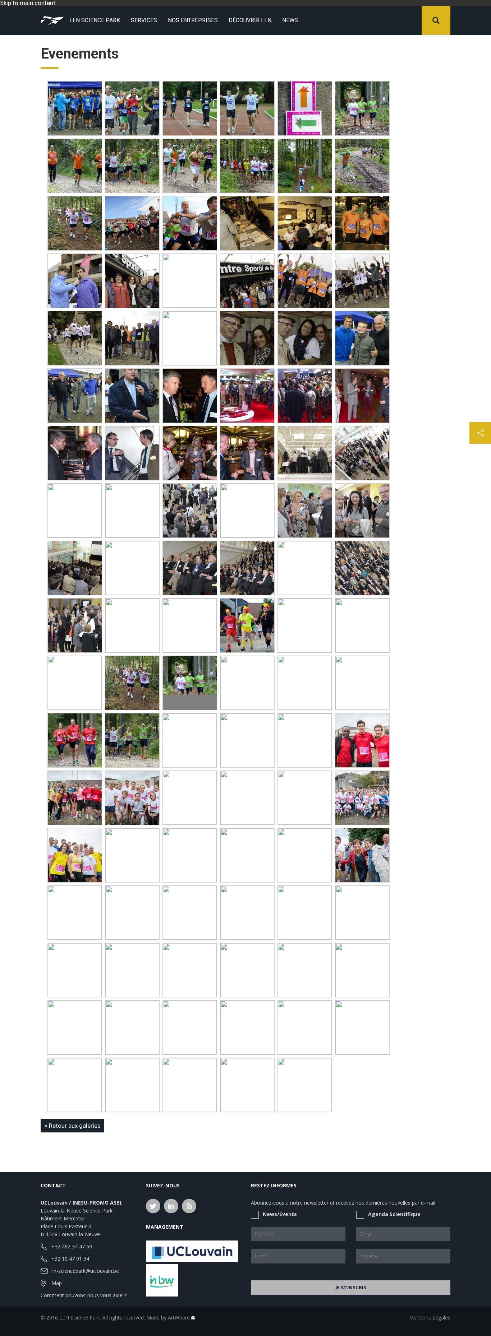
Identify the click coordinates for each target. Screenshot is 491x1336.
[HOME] (52, 20)
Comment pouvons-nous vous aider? (84, 1295)
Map (56, 1283)
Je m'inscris (350, 1287)
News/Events (280, 1214)
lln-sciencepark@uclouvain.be (85, 1270)
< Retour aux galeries (72, 1125)
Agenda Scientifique (394, 1214)
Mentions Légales (429, 1317)
